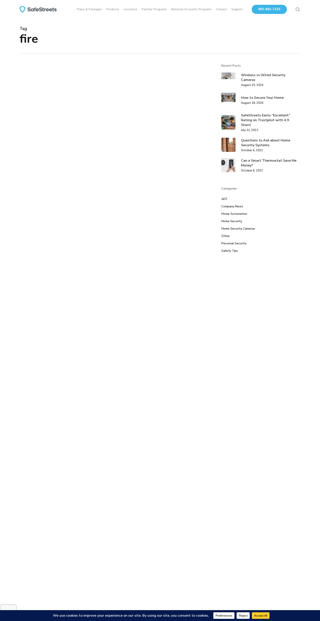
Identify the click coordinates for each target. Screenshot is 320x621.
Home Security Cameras (238, 229)
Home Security (64, 366)
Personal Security (233, 243)
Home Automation (39, 366)
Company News (232, 206)
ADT (224, 199)
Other (225, 236)
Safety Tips (229, 251)
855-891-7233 (269, 9)
